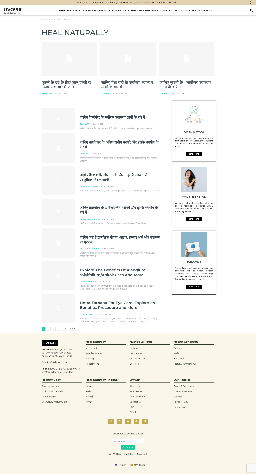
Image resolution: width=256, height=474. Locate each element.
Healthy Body (65, 10)
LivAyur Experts (88, 281)
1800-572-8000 (58, 369)
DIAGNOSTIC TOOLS (180, 10)
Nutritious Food (83, 10)
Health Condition (133, 10)
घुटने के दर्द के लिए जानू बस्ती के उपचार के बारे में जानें (66, 84)
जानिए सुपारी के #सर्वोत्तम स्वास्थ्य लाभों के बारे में (185, 84)
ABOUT (195, 10)
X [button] (251, 2)
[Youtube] (128, 421)
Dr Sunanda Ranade (90, 186)
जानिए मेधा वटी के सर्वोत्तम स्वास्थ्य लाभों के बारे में (127, 84)
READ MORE (194, 154)
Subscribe (128, 447)
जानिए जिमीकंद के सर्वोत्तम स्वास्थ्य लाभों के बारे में (112, 117)
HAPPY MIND (117, 10)
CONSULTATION (151, 10)
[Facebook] (111, 421)
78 (64, 328)
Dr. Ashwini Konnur (90, 219)
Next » (73, 328)
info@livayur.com (58, 362)
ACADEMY (164, 10)
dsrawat (47, 93)
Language (205, 10)
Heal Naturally (101, 10)
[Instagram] (119, 421)
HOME (44, 19)
